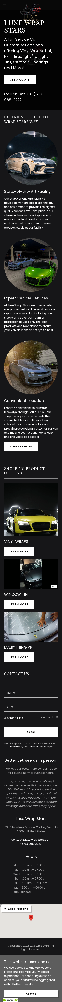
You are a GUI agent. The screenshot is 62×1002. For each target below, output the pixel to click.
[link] (31, 4)
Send (31, 732)
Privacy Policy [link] (16, 746)
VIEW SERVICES (21, 446)
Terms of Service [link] (37, 746)
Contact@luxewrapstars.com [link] (31, 840)
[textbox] (31, 693)
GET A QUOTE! (20, 80)
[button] (5, 4)
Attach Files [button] (15, 718)
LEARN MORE (19, 552)
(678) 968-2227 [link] (31, 844)
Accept (31, 993)
